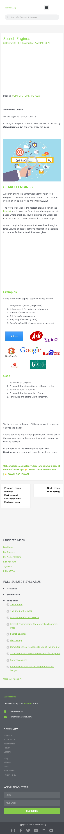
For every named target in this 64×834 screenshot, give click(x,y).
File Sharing (16, 640)
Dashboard (8, 547)
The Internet (16, 604)
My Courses (9, 552)
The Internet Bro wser (21, 611)
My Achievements (12, 557)
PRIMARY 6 (9, 571)
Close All (17, 679)
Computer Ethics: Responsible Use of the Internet (34, 647)
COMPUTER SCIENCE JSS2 (26, 96)
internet (7, 211)
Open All (7, 679)
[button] (46, 7)
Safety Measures (18, 660)
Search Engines (18, 634)
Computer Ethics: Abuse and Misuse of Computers (35, 653)
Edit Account (9, 561)
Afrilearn (27, 703)
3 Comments (9, 43)
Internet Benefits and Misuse (24, 617)
